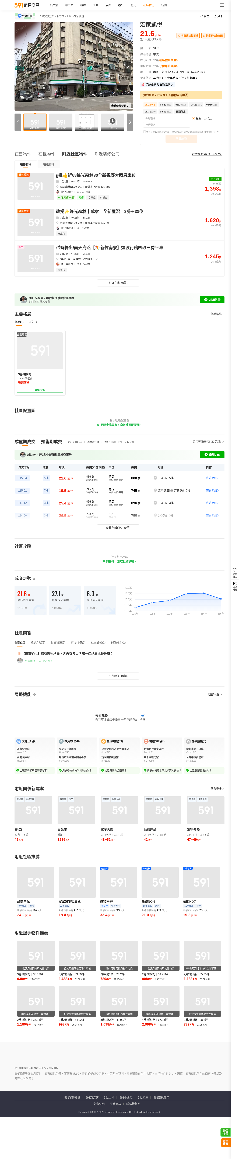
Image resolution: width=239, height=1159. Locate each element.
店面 (108, 5)
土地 (96, 5)
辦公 (121, 5)
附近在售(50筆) (118, 282)
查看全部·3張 (118, 105)
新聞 (164, 5)
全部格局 (216, 314)
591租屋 (143, 1138)
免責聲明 (99, 1144)
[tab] (26, 164)
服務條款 (165, 132)
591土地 (109, 1138)
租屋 (83, 5)
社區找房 (148, 5)
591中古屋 (126, 1138)
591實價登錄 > (48, 16)
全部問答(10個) (118, 675)
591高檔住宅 (161, 1138)
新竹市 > (61, 16)
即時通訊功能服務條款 (194, 132)
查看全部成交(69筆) (118, 527)
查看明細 (211, 478)
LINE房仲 (215, 299)
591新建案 (92, 1138)
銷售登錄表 (207, 441)
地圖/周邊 (213, 694)
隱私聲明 (140, 1156)
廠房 (133, 5)
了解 (69, 25)
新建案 (54, 5)
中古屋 (69, 5)
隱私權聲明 (176, 132)
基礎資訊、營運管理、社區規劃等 (174, 78)
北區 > (70, 16)
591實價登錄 (72, 1138)
